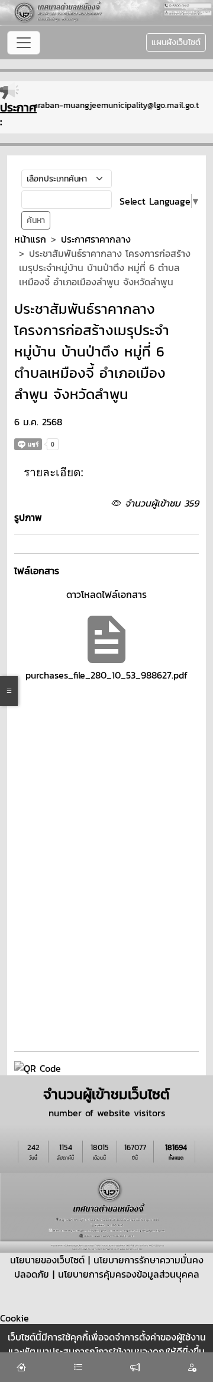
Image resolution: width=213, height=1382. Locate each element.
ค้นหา (36, 220)
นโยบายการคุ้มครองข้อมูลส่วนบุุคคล (128, 1274)
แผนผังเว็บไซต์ (176, 42)
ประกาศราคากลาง (96, 239)
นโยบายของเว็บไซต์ (47, 1260)
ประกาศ (18, 107)
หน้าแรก (30, 239)
